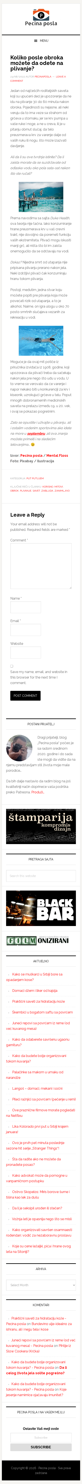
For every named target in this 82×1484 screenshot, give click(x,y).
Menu (44, 40)
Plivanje (25, 490)
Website (16, 644)
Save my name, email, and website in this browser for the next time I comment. (38, 677)
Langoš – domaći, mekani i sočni (37, 1088)
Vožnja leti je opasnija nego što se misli (42, 1219)
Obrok (14, 490)
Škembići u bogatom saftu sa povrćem (42, 1012)
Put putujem (35, 478)
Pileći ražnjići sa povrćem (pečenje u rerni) (44, 1099)
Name (16, 598)
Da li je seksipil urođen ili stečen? (37, 1208)
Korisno (47, 486)
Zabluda (47, 490)
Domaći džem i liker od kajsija (34, 991)
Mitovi (58, 486)
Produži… (37, 792)
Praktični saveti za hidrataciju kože (38, 1001)
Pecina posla (41, 17)
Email (15, 621)
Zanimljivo (62, 490)
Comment (19, 540)
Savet (36, 490)
